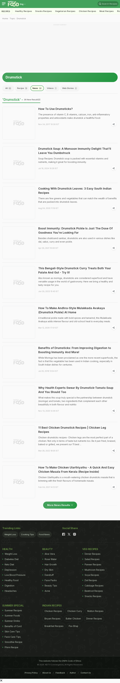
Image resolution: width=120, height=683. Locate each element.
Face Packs (51, 580)
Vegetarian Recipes (65, 11)
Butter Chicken (73, 618)
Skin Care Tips (12, 631)
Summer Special (13, 605)
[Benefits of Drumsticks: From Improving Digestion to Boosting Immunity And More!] (18, 362)
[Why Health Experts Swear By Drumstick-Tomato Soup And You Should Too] (18, 402)
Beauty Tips (51, 585)
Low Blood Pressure (15, 575)
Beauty (47, 549)
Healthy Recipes (23, 11)
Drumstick (21, 18)
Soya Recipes (92, 575)
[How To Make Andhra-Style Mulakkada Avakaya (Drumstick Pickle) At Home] (18, 322)
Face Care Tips (13, 636)
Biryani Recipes (52, 618)
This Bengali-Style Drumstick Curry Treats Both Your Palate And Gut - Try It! (74, 270)
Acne (47, 591)
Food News (44, 534)
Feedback (60, 673)
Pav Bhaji (73, 626)
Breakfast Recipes (54, 626)
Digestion (9, 585)
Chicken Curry (74, 611)
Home (5, 18)
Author (73, 673)
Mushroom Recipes (95, 569)
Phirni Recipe (11, 647)
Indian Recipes (52, 605)
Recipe (22, 88)
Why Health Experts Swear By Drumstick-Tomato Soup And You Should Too (75, 390)
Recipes (6, 11)
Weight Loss (10, 534)
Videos (51, 88)
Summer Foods (12, 615)
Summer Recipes (13, 610)
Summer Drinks (12, 621)
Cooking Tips (27, 534)
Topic (12, 18)
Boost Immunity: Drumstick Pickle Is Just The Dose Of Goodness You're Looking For (75, 230)
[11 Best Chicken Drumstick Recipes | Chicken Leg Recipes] (18, 441)
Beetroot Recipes (94, 591)
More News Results (58, 505)
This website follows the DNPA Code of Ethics (60, 661)
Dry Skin (49, 569)
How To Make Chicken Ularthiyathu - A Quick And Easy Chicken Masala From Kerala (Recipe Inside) (76, 469)
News (36, 88)
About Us (46, 673)
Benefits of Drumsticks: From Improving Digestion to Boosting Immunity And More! (74, 350)
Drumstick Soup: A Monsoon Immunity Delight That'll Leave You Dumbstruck (74, 151)
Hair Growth (51, 564)
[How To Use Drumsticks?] (18, 123)
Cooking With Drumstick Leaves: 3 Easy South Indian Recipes (75, 190)
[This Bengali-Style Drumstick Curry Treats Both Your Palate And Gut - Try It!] (18, 282)
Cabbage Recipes (94, 585)
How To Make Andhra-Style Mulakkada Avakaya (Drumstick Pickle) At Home (71, 310)
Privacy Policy (31, 673)
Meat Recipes (107, 11)
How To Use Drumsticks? (55, 108)
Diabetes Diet (12, 559)
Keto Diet (9, 564)
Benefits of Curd (13, 626)
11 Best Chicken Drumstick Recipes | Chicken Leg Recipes (72, 429)
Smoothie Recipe (13, 642)
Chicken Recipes (87, 11)
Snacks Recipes (43, 11)
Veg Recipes (90, 549)
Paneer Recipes (93, 564)
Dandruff (49, 575)
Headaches (11, 591)
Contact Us (86, 673)
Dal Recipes (91, 580)
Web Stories (69, 88)
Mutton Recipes (95, 611)
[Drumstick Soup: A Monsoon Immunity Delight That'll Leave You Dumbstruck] (18, 163)
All (8, 88)
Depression (11, 569)
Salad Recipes (92, 559)
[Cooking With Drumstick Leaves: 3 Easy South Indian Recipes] (18, 202)
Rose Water (51, 559)
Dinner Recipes (92, 554)
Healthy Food (11, 580)
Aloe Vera (50, 554)
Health (7, 549)
